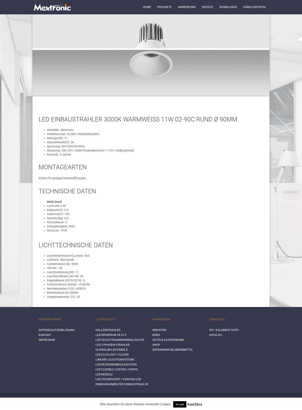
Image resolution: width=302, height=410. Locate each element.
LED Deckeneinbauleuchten (116, 364)
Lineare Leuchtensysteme (115, 359)
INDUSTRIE (159, 330)
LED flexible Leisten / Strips (117, 369)
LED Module (104, 374)
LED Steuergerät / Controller (118, 379)
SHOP (156, 344)
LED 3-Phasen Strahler (113, 344)
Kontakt (45, 335)
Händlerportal (254, 7)
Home (147, 7)
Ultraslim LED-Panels (112, 349)
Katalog (215, 335)
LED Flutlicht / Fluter (112, 354)
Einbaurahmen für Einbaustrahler (122, 384)
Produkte (164, 7)
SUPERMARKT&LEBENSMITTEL (172, 349)
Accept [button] (180, 404)
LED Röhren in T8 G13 (111, 335)
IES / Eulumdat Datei (224, 330)
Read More (194, 404)
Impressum (47, 339)
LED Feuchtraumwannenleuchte (120, 339)
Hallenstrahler (108, 330)
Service (207, 7)
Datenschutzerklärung (57, 330)
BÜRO (156, 335)
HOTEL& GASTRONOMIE (168, 339)
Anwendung (187, 7)
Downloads (228, 7)
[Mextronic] (52, 7)
